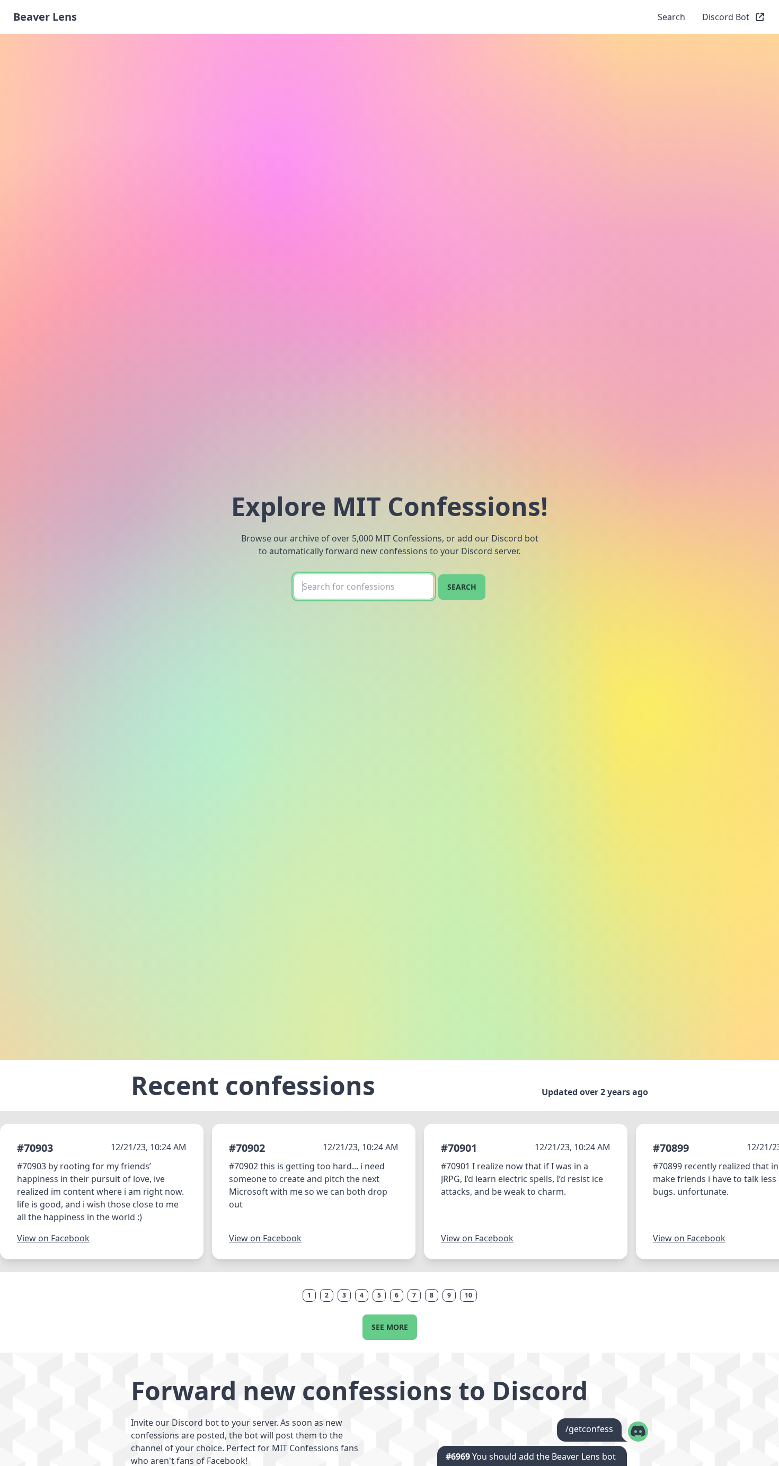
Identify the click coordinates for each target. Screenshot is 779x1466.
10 (468, 1295)
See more (389, 1327)
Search (671, 17)
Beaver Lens (45, 17)
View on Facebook (53, 1238)
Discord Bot (725, 17)
